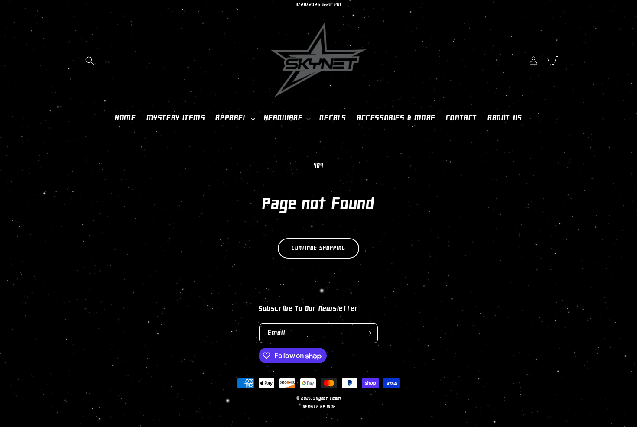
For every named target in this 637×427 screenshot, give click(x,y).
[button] (89, 60)
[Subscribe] (368, 333)
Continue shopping (318, 248)
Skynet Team (327, 398)
